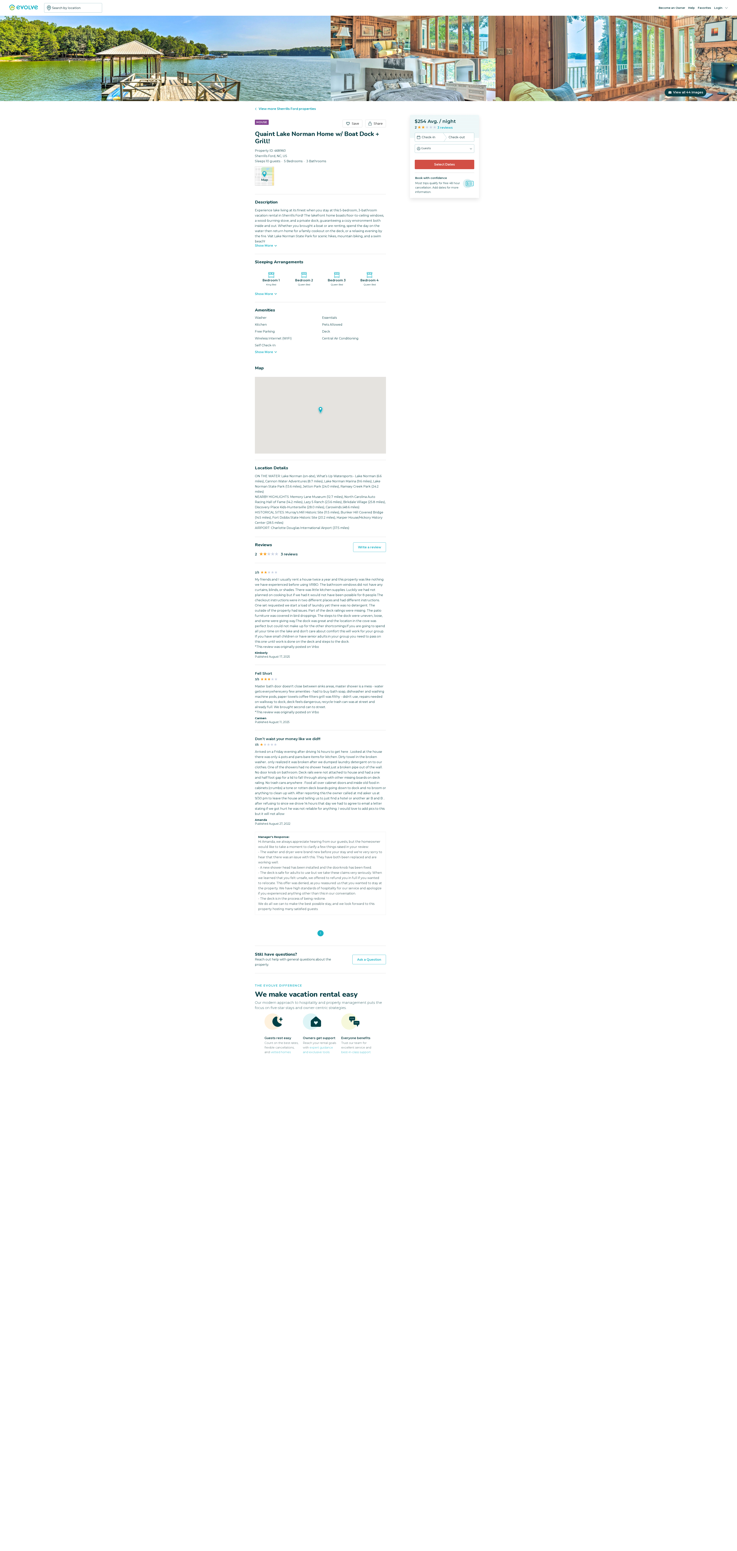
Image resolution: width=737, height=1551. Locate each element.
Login (718, 8)
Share (378, 123)
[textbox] (73, 8)
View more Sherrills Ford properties (287, 109)
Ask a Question (369, 959)
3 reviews (445, 127)
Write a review (369, 547)
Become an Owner (672, 8)
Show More (264, 245)
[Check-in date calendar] (418, 138)
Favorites (704, 8)
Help (691, 8)
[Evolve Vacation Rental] (23, 9)
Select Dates (444, 164)
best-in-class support (356, 1052)
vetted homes (281, 1052)
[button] (444, 148)
